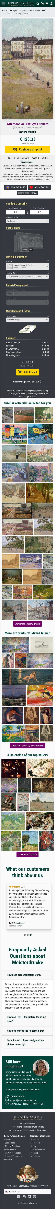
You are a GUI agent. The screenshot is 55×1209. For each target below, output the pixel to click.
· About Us (8, 1159)
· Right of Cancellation (12, 1153)
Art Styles (13, 10)
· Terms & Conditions (12, 1146)
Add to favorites (41, 187)
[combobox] (27, 221)
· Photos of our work (37, 1149)
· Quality (33, 1146)
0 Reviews (33, 193)
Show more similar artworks (27, 624)
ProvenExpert (17, 923)
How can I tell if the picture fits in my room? (26, 1019)
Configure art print (29, 149)
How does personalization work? (24, 974)
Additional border (12, 218)
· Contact (7, 1139)
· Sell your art (35, 1143)
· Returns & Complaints (13, 1156)
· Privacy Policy (10, 1149)
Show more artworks (27, 854)
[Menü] (3, 4)
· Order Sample (35, 1156)
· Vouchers (34, 1153)
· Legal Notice (9, 1143)
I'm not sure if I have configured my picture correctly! (25, 1042)
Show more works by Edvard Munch (27, 745)
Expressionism (26, 10)
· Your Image (34, 1139)
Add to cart (29, 372)
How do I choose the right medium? (25, 1030)
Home (4, 10)
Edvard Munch (40, 10)
